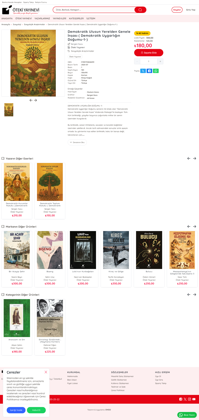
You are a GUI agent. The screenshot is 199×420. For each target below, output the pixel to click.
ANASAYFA (7, 18)
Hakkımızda (72, 376)
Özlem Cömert (149, 277)
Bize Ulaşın (72, 380)
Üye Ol (158, 376)
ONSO (108, 409)
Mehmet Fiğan (50, 345)
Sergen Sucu (77, 44)
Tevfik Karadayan (116, 277)
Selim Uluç (49, 277)
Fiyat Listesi (72, 383)
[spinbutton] (148, 61)
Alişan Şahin (17, 345)
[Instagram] (189, 399)
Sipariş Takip (28, 2)
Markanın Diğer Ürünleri (20, 226)
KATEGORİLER (76, 18)
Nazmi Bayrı (17, 277)
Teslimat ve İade (118, 387)
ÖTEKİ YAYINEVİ (23, 18)
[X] (185, 399)
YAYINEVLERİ (59, 18)
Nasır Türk (182, 277)
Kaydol (177, 9)
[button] (137, 61)
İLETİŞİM (91, 18)
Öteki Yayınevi (75, 57)
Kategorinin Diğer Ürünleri (21, 294)
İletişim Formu (41, 2)
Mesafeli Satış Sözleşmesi (122, 376)
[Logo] (20, 10)
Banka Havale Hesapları (12, 2)
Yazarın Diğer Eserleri (18, 158)
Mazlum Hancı (93, 92)
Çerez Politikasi (117, 390)
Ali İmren (90, 98)
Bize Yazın (189, 414)
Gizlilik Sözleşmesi (119, 380)
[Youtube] (194, 399)
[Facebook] (181, 399)
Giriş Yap (191, 9)
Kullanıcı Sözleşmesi (120, 383)
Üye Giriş (159, 380)
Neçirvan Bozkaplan (83, 277)
